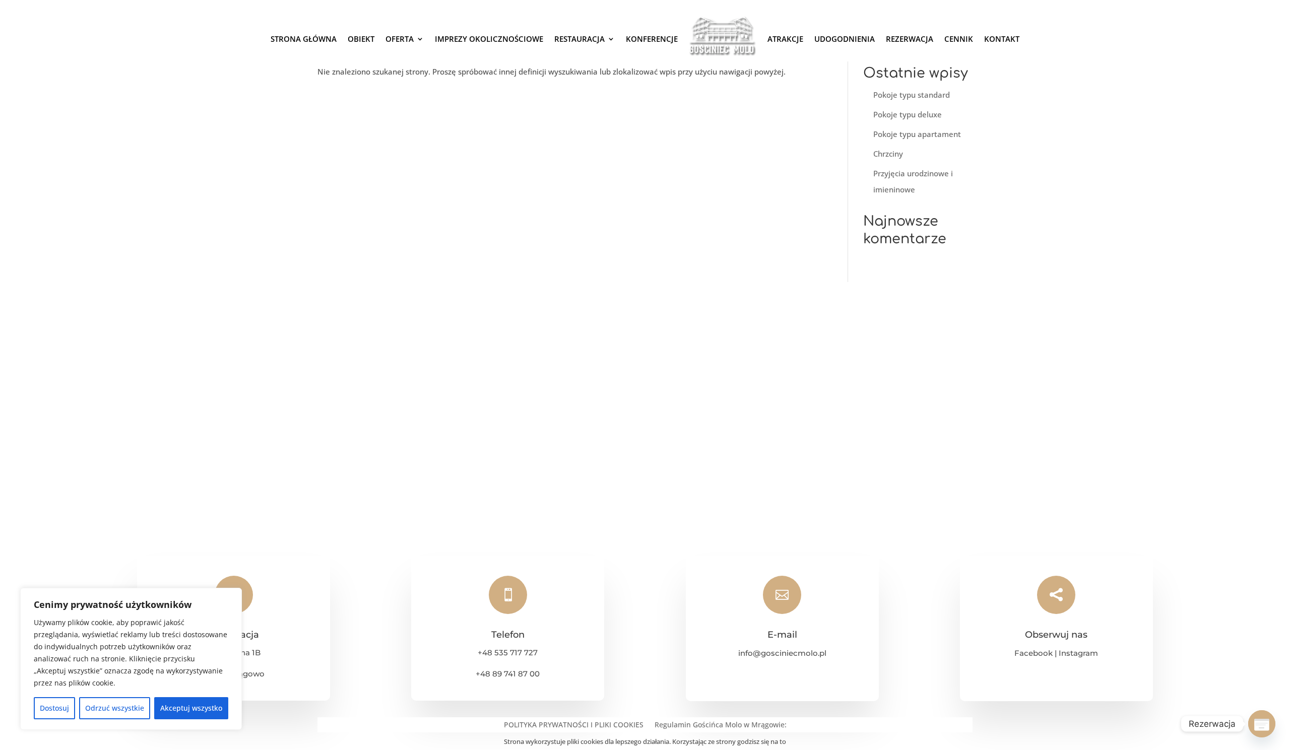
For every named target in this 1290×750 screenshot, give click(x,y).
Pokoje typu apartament (917, 134)
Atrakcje (785, 39)
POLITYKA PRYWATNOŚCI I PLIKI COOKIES (573, 725)
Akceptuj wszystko (191, 708)
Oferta (399, 39)
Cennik (958, 39)
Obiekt (361, 39)
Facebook (1033, 653)
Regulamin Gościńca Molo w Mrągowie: (721, 725)
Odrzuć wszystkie (114, 708)
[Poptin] (1261, 723)
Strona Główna (304, 39)
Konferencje (652, 39)
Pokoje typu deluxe (907, 114)
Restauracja (579, 39)
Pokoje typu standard (911, 95)
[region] (131, 659)
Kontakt (1001, 39)
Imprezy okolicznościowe (489, 39)
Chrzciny (888, 154)
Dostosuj (54, 708)
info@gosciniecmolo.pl (782, 653)
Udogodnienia (844, 39)
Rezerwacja (909, 39)
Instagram (1078, 653)
